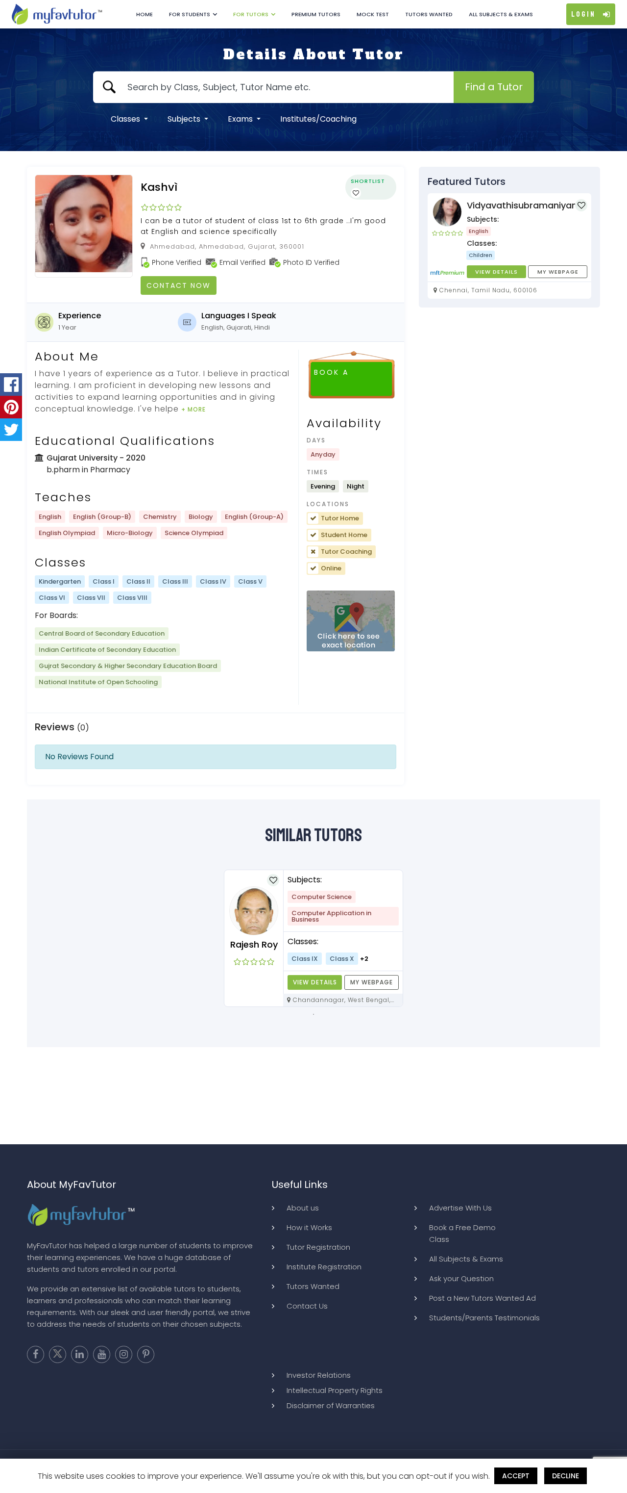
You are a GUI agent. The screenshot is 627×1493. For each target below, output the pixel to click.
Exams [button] (241, 119)
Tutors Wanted (429, 14)
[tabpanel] (313, 938)
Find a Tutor (494, 87)
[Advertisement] (313, 1096)
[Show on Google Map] (351, 621)
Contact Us (307, 1306)
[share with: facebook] (11, 384)
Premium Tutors (315, 14)
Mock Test (373, 14)
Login (583, 14)
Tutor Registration (318, 1247)
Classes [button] (126, 119)
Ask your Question (461, 1278)
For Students (189, 14)
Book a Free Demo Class (462, 1233)
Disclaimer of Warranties (331, 1405)
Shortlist (368, 181)
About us (303, 1208)
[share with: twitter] (11, 429)
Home (144, 14)
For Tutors (250, 14)
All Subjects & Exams (501, 14)
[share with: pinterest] (11, 407)
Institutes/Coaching (318, 119)
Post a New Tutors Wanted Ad (482, 1298)
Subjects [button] (185, 119)
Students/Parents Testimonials (484, 1318)
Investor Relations (319, 1375)
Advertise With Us (460, 1208)
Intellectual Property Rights (335, 1390)
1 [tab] (313, 1014)
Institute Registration (324, 1266)
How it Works (309, 1227)
